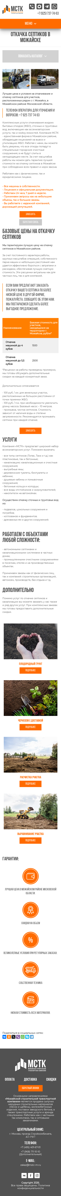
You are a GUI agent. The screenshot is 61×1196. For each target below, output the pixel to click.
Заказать (30, 214)
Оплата (10, 1080)
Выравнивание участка (30, 834)
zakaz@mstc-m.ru (30, 1165)
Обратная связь (30, 222)
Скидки (51, 1080)
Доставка (30, 1080)
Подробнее (30, 670)
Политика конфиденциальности (33, 1187)
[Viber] (18, 1037)
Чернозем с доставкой (30, 720)
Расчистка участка (30, 777)
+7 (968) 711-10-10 (30, 1151)
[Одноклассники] (9, 1037)
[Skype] (27, 1037)
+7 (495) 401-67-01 (30, 1147)
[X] (13, 1037)
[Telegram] (32, 1037)
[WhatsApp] (23, 1037)
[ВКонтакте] (4, 1037)
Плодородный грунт (30, 664)
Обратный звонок (30, 1088)
